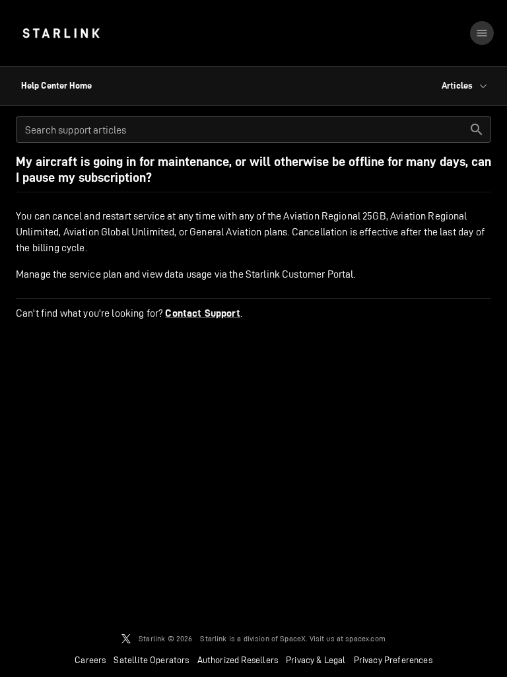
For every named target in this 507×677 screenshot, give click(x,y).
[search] (476, 129)
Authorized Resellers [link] (237, 660)
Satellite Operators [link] (151, 660)
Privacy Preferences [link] (393, 660)
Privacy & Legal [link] (316, 660)
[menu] (482, 33)
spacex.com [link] (365, 638)
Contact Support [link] (202, 313)
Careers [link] (90, 660)
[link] (61, 33)
